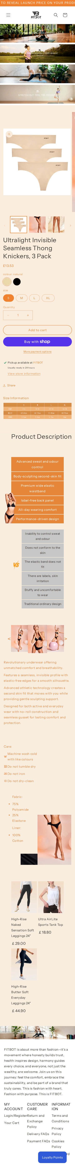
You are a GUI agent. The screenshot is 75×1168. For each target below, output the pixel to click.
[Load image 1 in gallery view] (18, 224)
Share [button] (11, 385)
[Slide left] (4, 225)
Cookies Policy (58, 1144)
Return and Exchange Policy (35, 1121)
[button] (8, 15)
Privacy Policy (57, 1131)
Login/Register (15, 1116)
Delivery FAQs (38, 1134)
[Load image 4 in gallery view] (56, 224)
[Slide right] (70, 225)
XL (48, 298)
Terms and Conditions (60, 1118)
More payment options (38, 351)
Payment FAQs (38, 1141)
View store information (24, 373)
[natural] (7, 281)
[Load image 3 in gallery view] (37, 224)
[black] (17, 281)
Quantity (9, 307)
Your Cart (11, 1123)
